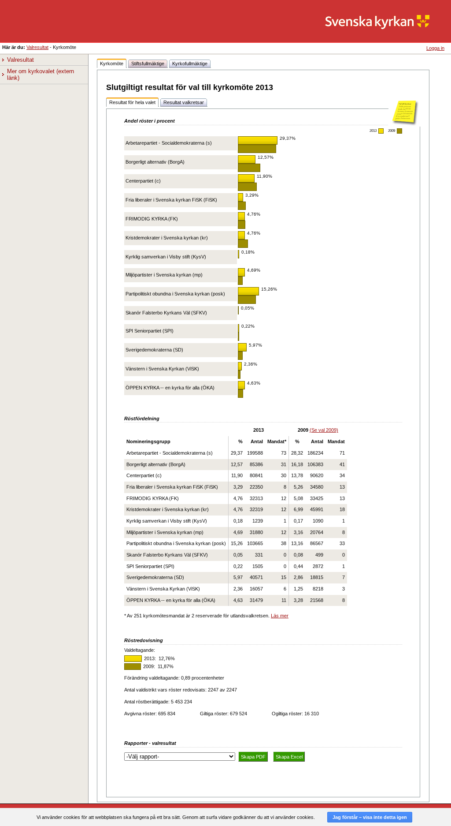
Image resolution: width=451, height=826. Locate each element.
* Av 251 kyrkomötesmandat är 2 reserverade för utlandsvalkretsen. (197, 615)
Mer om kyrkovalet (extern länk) (41, 75)
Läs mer (279, 615)
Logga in (435, 48)
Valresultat (37, 47)
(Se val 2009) (324, 430)
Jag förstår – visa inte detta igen (370, 817)
